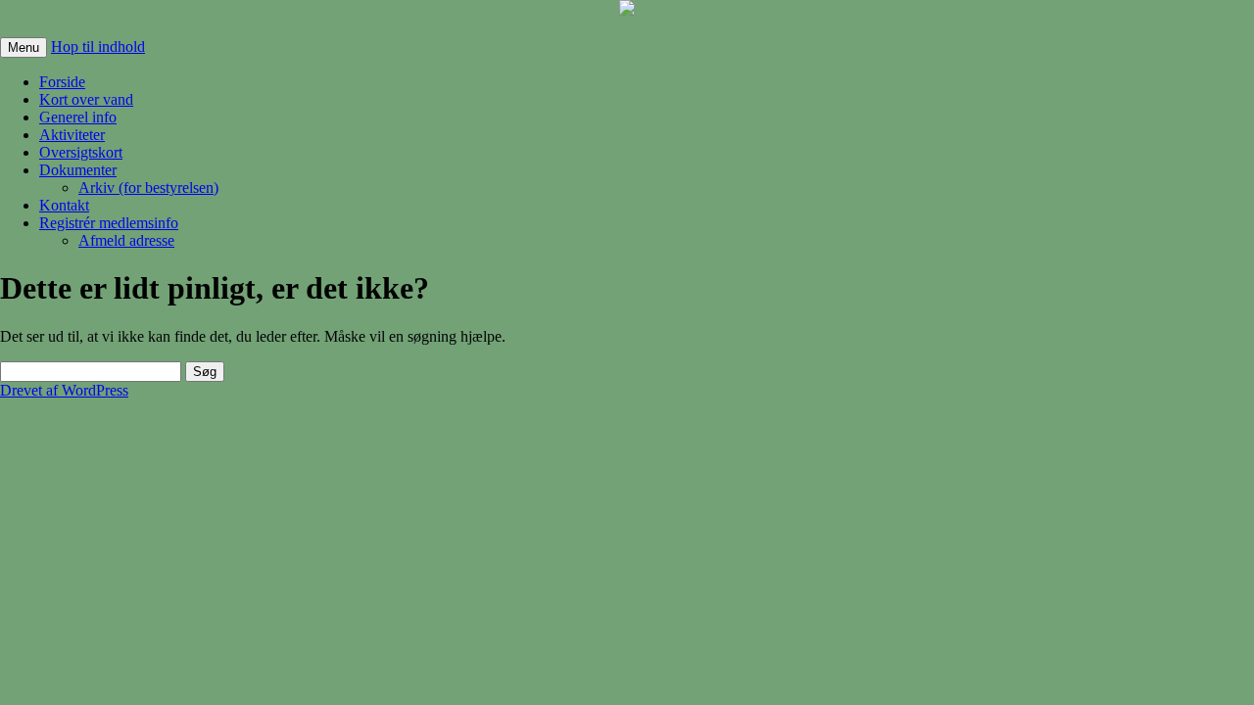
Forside (62, 81)
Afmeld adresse (126, 240)
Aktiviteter (72, 134)
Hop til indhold (98, 46)
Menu (23, 47)
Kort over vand (86, 99)
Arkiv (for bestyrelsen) (148, 187)
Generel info (78, 117)
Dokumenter (78, 170)
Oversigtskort (80, 152)
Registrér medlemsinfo (108, 222)
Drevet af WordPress (64, 390)
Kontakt (64, 205)
